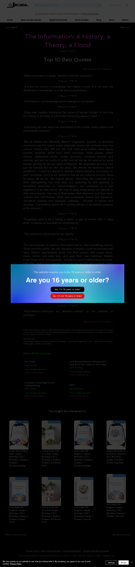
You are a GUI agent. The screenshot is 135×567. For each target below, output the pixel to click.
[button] (67, 289)
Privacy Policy (15, 563)
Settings (111, 562)
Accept (123, 562)
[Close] (131, 562)
